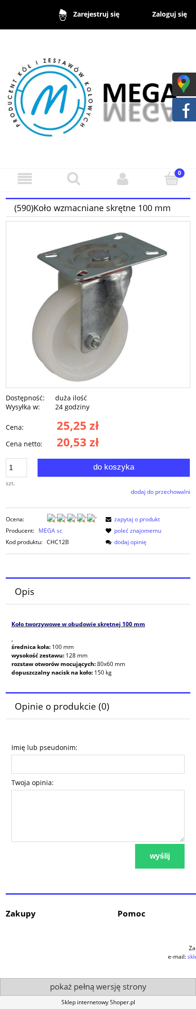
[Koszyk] (171, 178)
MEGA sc (50, 531)
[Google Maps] (184, 83)
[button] (24, 178)
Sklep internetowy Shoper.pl (98, 1002)
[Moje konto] (122, 178)
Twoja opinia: (32, 782)
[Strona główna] (98, 94)
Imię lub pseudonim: (44, 747)
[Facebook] (184, 108)
